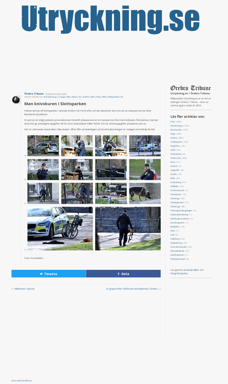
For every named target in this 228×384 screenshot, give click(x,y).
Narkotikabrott (177, 250)
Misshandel (175, 129)
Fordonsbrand (177, 190)
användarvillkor (191, 269)
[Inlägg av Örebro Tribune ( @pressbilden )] (16, 99)
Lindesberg (175, 182)
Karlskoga (175, 206)
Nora (172, 162)
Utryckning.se (176, 125)
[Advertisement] (114, 60)
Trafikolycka (176, 141)
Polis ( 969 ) (101, 96)
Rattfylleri (174, 226)
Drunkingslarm (177, 222)
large (172, 133)
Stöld (172, 150)
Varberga (174, 198)
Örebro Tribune (34, 93)
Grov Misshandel (178, 246)
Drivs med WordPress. (21, 380)
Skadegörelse (177, 202)
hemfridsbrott (176, 255)
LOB (172, 234)
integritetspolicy (179, 273)
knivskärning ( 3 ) (51, 96)
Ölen (172, 230)
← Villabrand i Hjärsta (22, 288)
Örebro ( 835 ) (89, 96)
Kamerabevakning (179, 214)
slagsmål (174, 170)
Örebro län (175, 158)
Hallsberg (174, 238)
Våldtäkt (174, 186)
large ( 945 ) (65, 96)
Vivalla (173, 174)
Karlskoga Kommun (179, 218)
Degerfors (175, 145)
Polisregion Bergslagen (181, 210)
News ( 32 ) (77, 96)
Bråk (172, 178)
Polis (172, 121)
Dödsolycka (175, 154)
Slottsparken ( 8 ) (115, 96)
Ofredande (175, 194)
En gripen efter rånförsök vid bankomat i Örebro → (133, 288)
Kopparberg (176, 242)
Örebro (173, 137)
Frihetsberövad (177, 259)
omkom (173, 166)
